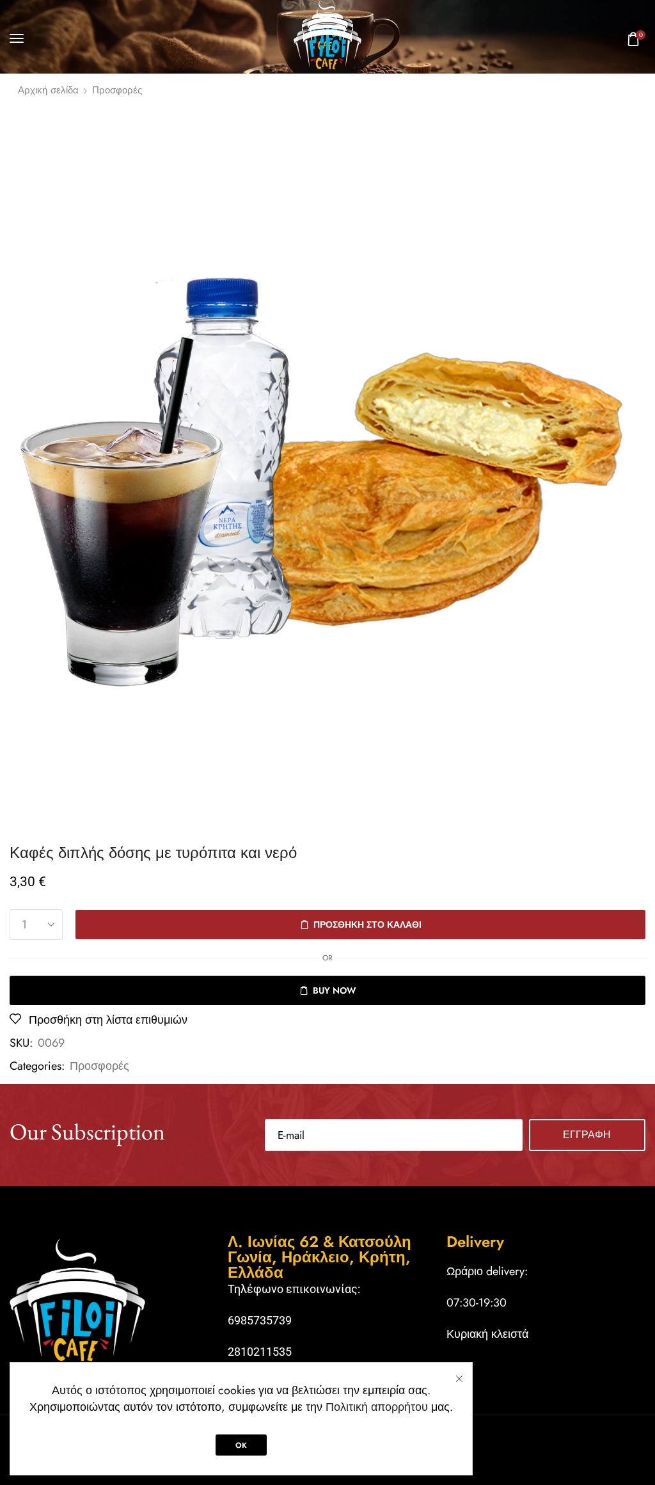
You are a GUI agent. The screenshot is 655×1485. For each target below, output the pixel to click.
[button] (17, 38)
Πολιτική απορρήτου (377, 1407)
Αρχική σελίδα (48, 90)
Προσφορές (117, 90)
